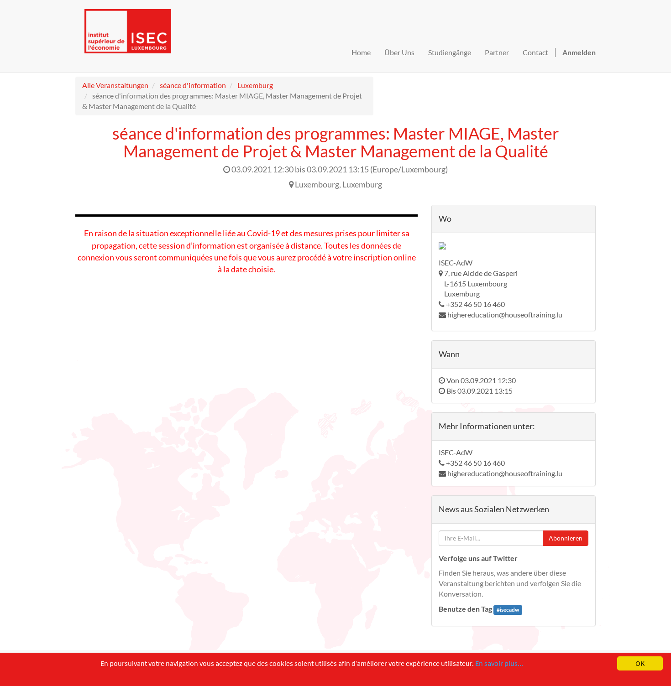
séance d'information (193, 85)
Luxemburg (255, 85)
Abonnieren (565, 538)
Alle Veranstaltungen (115, 85)
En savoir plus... (499, 663)
